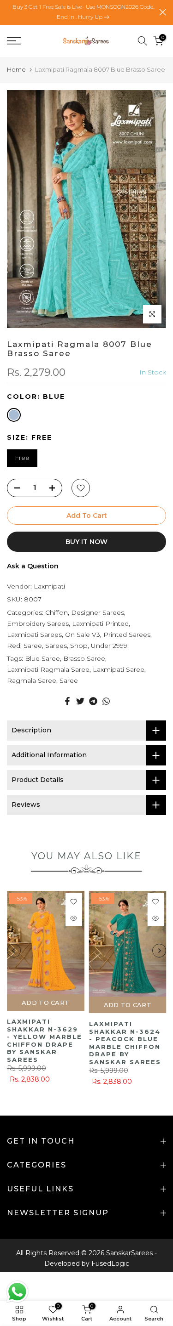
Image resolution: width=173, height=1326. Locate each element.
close (162, 12)
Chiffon (56, 612)
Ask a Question (33, 566)
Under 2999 (109, 645)
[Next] (159, 953)
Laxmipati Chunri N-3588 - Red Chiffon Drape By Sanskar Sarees (127, 1042)
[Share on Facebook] (67, 701)
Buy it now (86, 542)
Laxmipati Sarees (34, 634)
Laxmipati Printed (100, 623)
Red (13, 645)
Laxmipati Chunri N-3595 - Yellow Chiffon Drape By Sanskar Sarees (45, 1042)
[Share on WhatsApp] (106, 701)
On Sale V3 (82, 634)
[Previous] (14, 953)
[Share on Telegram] (93, 701)
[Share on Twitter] (80, 701)
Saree (33, 645)
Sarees (56, 645)
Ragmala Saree (31, 680)
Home (16, 69)
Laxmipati (49, 586)
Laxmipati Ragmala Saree (48, 669)
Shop (79, 645)
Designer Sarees (97, 612)
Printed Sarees (126, 634)
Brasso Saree (84, 658)
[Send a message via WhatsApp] (17, 1291)
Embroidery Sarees (38, 623)
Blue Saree (42, 658)
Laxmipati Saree (118, 669)
